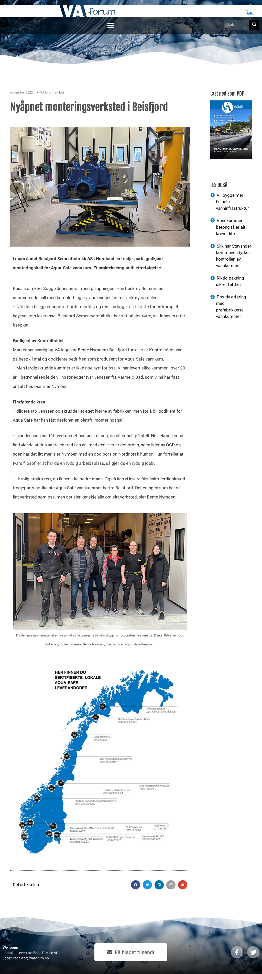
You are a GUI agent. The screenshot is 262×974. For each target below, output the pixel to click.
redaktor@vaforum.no (31, 958)
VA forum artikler (52, 92)
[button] (110, 25)
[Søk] (254, 25)
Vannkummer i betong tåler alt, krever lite (231, 227)
